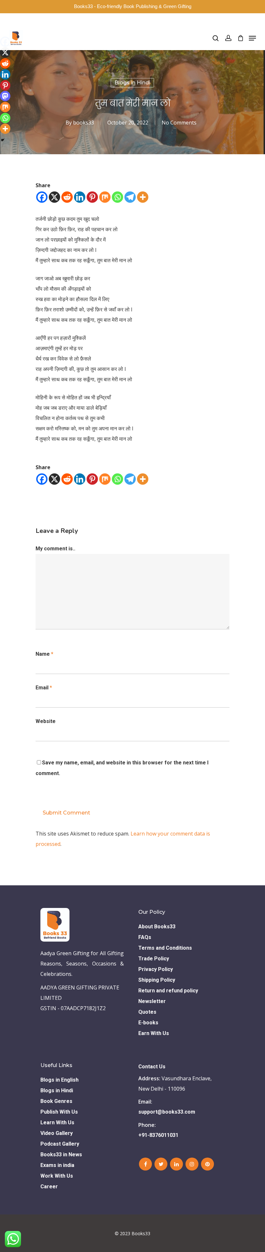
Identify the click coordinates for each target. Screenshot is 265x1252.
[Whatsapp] (117, 197)
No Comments (179, 122)
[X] (54, 197)
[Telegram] (130, 197)
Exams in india (57, 1165)
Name (44, 654)
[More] (142, 197)
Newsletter (152, 1001)
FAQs (144, 937)
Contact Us (151, 1066)
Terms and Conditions (165, 948)
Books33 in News (61, 1154)
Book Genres (56, 1101)
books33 (83, 122)
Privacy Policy (155, 969)
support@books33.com (166, 1112)
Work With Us (56, 1176)
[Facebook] (42, 197)
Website (46, 721)
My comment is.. (55, 548)
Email (44, 688)
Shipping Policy (156, 980)
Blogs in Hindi (132, 83)
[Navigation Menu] (252, 38)
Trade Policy (153, 958)
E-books (148, 1023)
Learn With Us (57, 1122)
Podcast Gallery (59, 1144)
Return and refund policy (168, 991)
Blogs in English (59, 1080)
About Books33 (156, 926)
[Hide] (2, 140)
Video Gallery (56, 1133)
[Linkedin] (79, 197)
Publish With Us (59, 1112)
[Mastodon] (5, 96)
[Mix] (105, 197)
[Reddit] (67, 197)
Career (49, 1186)
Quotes (147, 1012)
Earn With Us (153, 1033)
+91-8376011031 (158, 1135)
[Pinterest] (92, 197)
